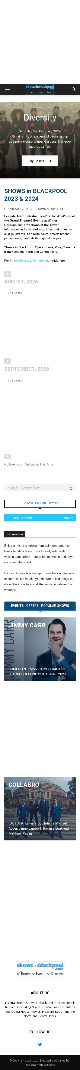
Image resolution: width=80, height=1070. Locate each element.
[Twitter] (40, 1045)
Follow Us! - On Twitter (40, 503)
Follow (68, 517)
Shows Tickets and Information (30, 260)
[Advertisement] (40, 42)
